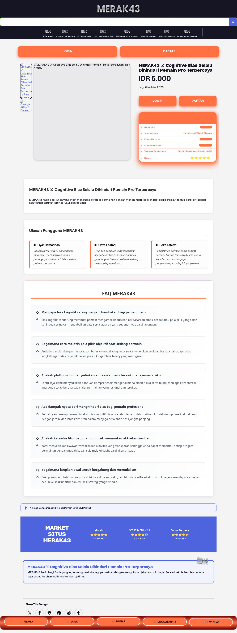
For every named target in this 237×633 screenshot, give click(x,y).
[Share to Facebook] (39, 612)
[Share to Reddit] (69, 612)
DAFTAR (169, 51)
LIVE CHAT (213, 622)
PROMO (28, 622)
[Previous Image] (36, 112)
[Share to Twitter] (30, 612)
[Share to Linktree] (49, 612)
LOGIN (67, 51)
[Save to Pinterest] (59, 612)
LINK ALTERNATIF (167, 622)
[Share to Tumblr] (78, 612)
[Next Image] (127, 112)
